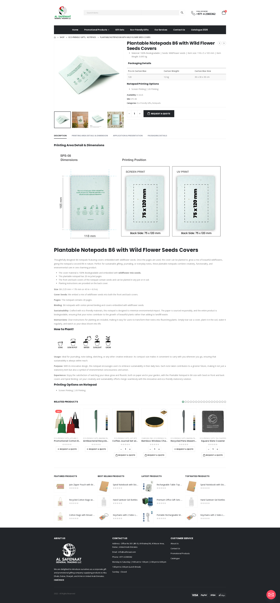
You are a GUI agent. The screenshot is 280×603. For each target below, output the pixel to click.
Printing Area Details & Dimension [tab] (90, 135)
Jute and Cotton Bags (79, 438)
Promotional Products (95, 29)
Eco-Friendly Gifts (139, 29)
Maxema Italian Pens (107, 438)
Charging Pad (147, 438)
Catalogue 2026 (199, 29)
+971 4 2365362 (125, 557)
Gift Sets (119, 29)
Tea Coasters (221, 438)
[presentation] (54, 75)
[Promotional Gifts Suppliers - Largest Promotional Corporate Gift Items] (62, 12)
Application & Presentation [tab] (128, 135)
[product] (96, 422)
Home (75, 29)
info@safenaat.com (127, 552)
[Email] (271, 594)
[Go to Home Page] (55, 37)
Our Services (160, 29)
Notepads (156, 103)
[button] (183, 402)
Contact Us (179, 29)
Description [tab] (60, 135)
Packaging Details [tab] (157, 135)
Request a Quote (160, 113)
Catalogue (175, 558)
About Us (175, 543)
